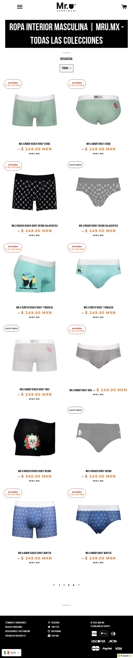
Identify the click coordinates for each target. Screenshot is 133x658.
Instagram (56, 631)
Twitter (55, 627)
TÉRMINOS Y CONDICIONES (15, 622)
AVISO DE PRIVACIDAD (13, 627)
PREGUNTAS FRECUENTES (15, 635)
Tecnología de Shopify (100, 626)
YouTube (55, 635)
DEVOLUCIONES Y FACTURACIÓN (17, 631)
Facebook (55, 622)
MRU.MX (101, 622)
